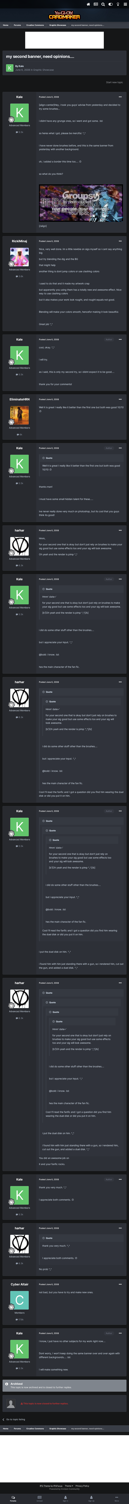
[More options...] (120, 97)
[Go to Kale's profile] (9, 68)
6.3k (20, 565)
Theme (68, 1486)
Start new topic (114, 82)
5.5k (20, 132)
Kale (21, 66)
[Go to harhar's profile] (19, 546)
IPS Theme (45, 1486)
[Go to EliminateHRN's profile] (19, 415)
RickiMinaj (19, 241)
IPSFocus (57, 1486)
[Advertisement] (64, 40)
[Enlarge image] (81, 202)
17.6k (21, 1319)
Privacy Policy (82, 1486)
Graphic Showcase (43, 69)
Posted (49, 97)
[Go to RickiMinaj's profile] (19, 257)
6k (20, 434)
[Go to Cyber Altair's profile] (19, 1300)
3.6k (20, 276)
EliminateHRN (20, 399)
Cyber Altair (19, 1284)
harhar (19, 530)
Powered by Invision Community (64, 1489)
